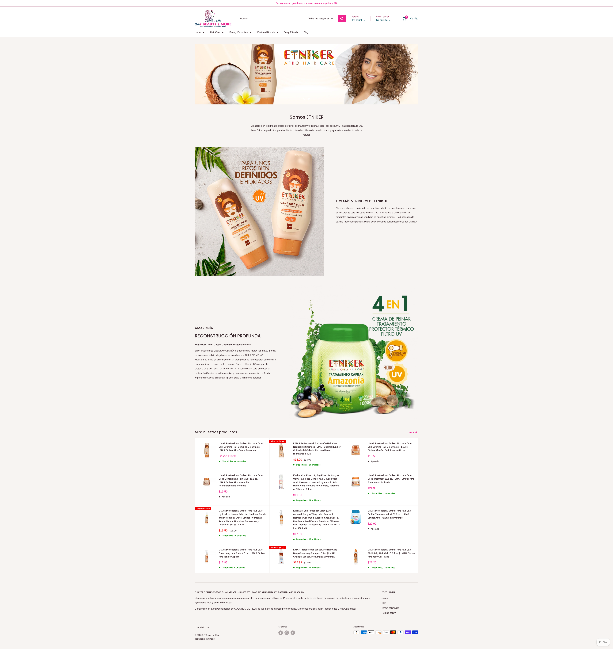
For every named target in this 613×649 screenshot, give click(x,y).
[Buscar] (342, 18)
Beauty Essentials (238, 32)
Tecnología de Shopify (205, 639)
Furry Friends (291, 32)
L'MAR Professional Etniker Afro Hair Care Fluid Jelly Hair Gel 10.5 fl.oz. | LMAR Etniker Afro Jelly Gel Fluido (391, 553)
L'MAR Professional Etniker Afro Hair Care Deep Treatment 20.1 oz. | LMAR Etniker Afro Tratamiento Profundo (391, 478)
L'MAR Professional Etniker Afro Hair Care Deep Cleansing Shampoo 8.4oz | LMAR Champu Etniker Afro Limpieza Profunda (315, 553)
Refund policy (389, 612)
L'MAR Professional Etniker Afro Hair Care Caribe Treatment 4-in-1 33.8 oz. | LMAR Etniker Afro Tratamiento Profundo (390, 514)
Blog (305, 32)
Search (385, 598)
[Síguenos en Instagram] (286, 632)
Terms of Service (390, 608)
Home (198, 32)
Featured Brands (266, 32)
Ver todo (414, 432)
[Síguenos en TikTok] (293, 632)
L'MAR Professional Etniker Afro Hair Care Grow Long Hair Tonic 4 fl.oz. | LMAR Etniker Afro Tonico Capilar (242, 553)
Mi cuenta (382, 20)
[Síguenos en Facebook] (280, 632)
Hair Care (215, 32)
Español (200, 627)
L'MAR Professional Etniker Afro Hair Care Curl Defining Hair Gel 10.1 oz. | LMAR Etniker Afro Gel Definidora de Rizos (390, 446)
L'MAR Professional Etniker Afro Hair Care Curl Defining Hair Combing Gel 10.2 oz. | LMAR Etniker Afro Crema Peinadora (241, 446)
